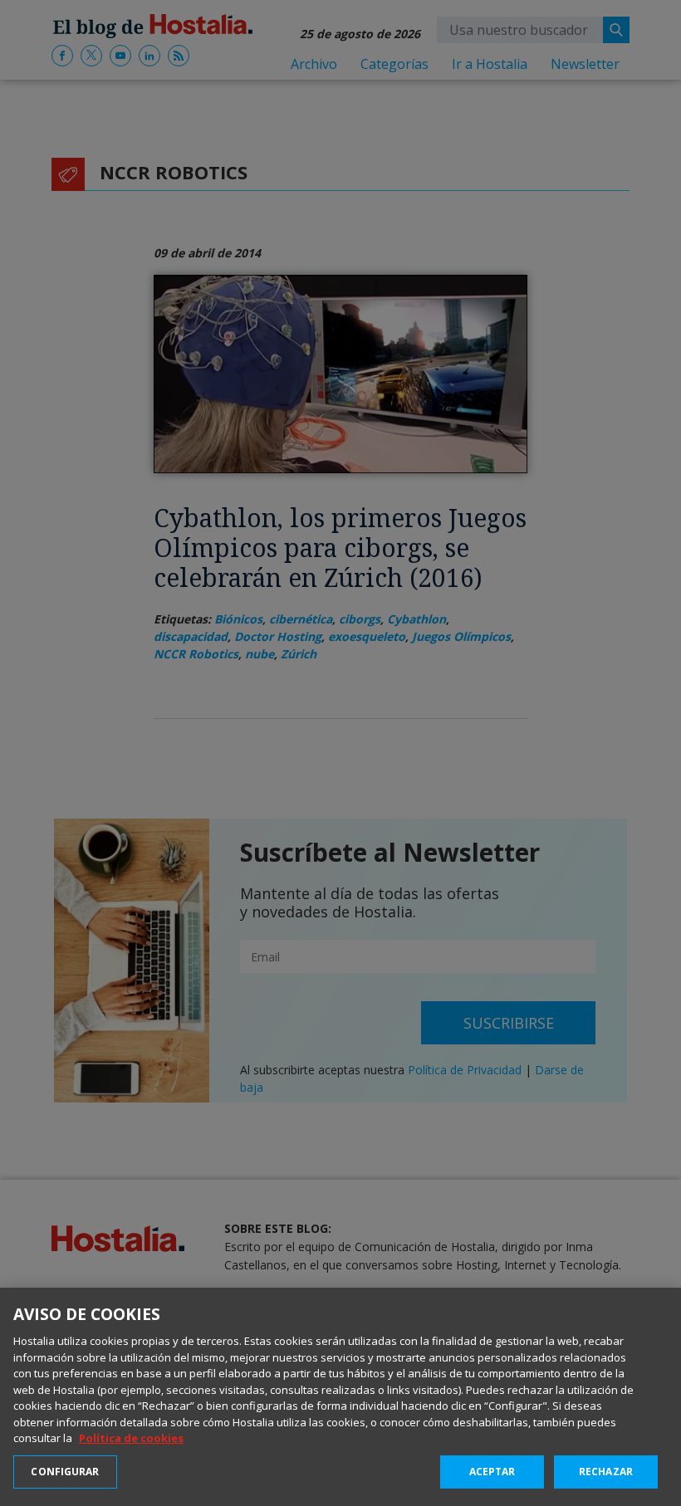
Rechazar (606, 1471)
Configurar (65, 1471)
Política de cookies (131, 1437)
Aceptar (492, 1471)
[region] (340, 1397)
